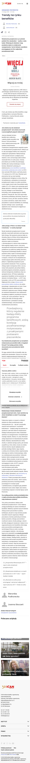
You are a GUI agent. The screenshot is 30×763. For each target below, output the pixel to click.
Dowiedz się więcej (15, 104)
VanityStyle (21, 123)
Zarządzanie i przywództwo (8, 612)
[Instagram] (7, 743)
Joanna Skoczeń (15, 605)
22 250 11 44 (6, 712)
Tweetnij (23, 221)
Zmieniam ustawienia (14, 396)
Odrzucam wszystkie (15, 401)
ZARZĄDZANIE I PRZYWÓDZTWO (10, 10)
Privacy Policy (4, 754)
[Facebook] (1, 743)
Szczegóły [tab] (13, 365)
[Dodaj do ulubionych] (5, 32)
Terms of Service (12, 754)
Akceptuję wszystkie (15, 392)
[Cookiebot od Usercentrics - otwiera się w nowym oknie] (21, 361)
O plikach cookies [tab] (23, 365)
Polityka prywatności (6, 748)
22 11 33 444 (6, 710)
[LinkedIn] (10, 743)
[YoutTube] (13, 743)
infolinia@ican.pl (5, 715)
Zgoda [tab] (4, 365)
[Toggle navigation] (27, 3)
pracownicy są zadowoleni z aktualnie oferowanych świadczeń (14, 475)
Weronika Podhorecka (13, 595)
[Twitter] (4, 743)
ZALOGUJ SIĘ (20, 3)
